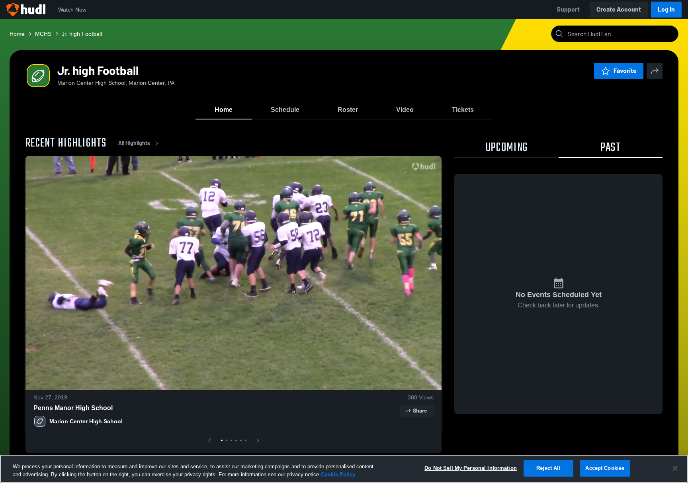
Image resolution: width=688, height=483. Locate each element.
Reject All (548, 468)
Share (420, 410)
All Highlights (134, 143)
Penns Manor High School (73, 408)
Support (568, 9)
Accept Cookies (604, 468)
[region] (344, 469)
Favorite (625, 70)
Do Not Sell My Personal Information (470, 468)
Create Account (618, 9)
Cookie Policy (338, 474)
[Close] (675, 468)
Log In (666, 9)
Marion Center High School (86, 421)
